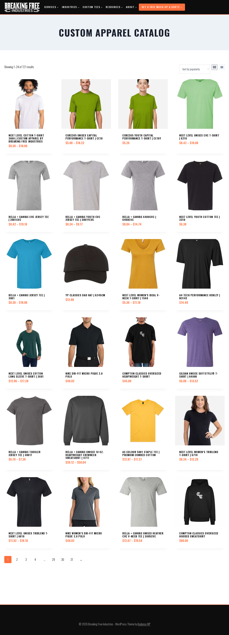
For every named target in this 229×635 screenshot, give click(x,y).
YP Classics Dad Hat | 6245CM (85, 295)
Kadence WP (144, 624)
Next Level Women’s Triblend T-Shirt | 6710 (198, 453)
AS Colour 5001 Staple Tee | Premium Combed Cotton (140, 453)
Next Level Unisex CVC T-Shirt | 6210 (199, 136)
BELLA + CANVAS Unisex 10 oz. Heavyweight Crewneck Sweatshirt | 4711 (84, 455)
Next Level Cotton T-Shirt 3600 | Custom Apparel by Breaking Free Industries (26, 138)
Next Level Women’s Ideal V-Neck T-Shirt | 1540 (141, 296)
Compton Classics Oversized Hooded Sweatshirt (198, 534)
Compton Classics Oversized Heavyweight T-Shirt (141, 374)
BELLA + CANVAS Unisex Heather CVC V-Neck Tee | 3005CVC (143, 534)
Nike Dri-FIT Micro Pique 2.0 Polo (84, 374)
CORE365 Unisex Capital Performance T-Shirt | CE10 (84, 136)
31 (71, 559)
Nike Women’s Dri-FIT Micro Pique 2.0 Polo (83, 534)
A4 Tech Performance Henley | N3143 (199, 296)
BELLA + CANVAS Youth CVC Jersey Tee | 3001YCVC (82, 218)
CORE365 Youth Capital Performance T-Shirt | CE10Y (141, 136)
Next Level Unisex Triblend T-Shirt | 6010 (28, 534)
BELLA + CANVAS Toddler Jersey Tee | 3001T (24, 453)
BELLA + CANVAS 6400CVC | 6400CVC (139, 218)
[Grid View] (214, 67)
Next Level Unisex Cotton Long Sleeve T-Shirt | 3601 (26, 374)
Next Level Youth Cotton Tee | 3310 (199, 218)
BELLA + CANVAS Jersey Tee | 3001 (27, 296)
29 (53, 559)
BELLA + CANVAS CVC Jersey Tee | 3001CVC (29, 218)
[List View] (222, 67)
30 (62, 559)
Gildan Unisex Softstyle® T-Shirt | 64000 (198, 374)
